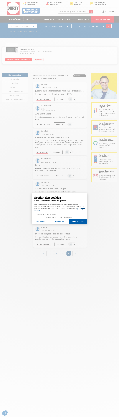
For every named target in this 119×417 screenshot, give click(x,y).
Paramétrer (59, 221)
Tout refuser (41, 221)
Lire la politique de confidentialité (45, 214)
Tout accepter (78, 221)
